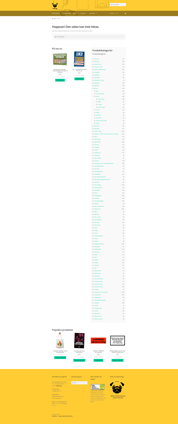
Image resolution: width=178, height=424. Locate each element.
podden (96, 241)
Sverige (96, 289)
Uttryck (96, 311)
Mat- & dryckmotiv (99, 206)
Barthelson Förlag (99, 80)
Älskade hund (97, 64)
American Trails (98, 67)
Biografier (96, 83)
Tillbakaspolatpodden (100, 300)
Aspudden (96, 72)
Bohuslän (96, 126)
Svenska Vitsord (98, 286)
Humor (98, 110)
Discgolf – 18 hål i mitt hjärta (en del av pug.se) (106, 134)
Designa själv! (67, 13)
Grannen (96, 161)
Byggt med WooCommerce (65, 416)
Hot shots (96, 169)
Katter (97, 112)
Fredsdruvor (97, 152)
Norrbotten (97, 225)
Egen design (97, 139)
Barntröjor (97, 77)
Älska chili (96, 61)
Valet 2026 (97, 313)
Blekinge (96, 85)
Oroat (95, 233)
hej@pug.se (59, 385)
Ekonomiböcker (100, 93)
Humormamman (98, 171)
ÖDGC (95, 228)
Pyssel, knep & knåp (101, 120)
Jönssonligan (97, 185)
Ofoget (96, 230)
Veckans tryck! (98, 316)
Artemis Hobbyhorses (100, 69)
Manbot (96, 203)
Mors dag (96, 222)
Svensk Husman (98, 281)
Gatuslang (97, 155)
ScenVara (96, 252)
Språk (97, 123)
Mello (95, 211)
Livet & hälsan (101, 107)
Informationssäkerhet (100, 177)
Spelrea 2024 (97, 270)
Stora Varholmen (98, 279)
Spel (95, 268)
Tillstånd (96, 303)
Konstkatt (96, 198)
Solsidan (96, 265)
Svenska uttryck (98, 284)
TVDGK (96, 305)
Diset (95, 136)
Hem (55, 18)
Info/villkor (92, 13)
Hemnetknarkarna (99, 166)
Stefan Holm (97, 273)
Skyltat (96, 260)
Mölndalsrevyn (98, 219)
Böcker (75, 13)
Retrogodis (97, 246)
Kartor (96, 193)
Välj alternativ (98, 360)
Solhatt (96, 262)
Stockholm (97, 276)
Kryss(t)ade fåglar (98, 201)
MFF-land (96, 214)
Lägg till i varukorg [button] (60, 357)
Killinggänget (97, 195)
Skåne (95, 254)
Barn (97, 91)
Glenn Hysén (97, 158)
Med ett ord (97, 209)
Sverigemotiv (97, 295)
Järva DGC (96, 182)
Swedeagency (97, 297)
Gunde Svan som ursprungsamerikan (104, 163)
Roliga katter (97, 249)
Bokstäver (97, 128)
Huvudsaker (97, 174)
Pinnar (96, 238)
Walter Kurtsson (98, 319)
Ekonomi (96, 144)
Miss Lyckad (97, 217)
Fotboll (96, 150)
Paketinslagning (98, 236)
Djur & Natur (101, 99)
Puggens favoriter (99, 244)
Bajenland (96, 75)
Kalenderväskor (98, 187)
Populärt (83, 13)
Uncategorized (98, 308)
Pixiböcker (98, 118)
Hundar (100, 104)
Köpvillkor (54, 416)
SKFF (95, 257)
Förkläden (96, 147)
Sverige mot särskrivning (100, 292)
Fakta (97, 96)
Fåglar (99, 102)
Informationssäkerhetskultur (102, 179)
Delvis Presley (97, 131)
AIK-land (96, 59)
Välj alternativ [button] (60, 80)
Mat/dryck (98, 115)
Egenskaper (97, 142)
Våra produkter (56, 13)
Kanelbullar (97, 190)
